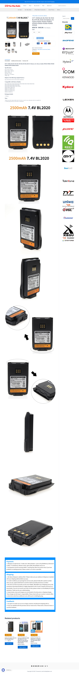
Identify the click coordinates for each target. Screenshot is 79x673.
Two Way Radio (28, 9)
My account (36, 5)
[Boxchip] (68, 48)
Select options (22, 647)
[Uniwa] (68, 201)
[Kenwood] (68, 77)
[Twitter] (33, 666)
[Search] (72, 18)
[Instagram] (35, 666)
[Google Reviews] (40, 666)
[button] (26, 5)
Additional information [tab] (16, 60)
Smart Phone (51, 9)
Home (24, 5)
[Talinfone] (68, 180)
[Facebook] (31, 666)
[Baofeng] (68, 40)
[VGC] (68, 209)
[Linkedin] (38, 666)
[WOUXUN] (68, 217)
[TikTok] (45, 666)
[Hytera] (68, 61)
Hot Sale (20, 9)
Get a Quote (35, 53)
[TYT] (68, 193)
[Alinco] (68, 27)
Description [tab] (7, 60)
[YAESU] (68, 237)
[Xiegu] (68, 230)
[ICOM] (68, 70)
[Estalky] (68, 52)
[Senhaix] (68, 168)
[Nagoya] (68, 120)
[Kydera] (68, 87)
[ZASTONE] (68, 240)
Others (58, 9)
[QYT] (68, 156)
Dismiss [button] (52, 1)
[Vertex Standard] (68, 205)
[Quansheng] (68, 142)
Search (63, 16)
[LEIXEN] (68, 99)
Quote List (49, 5)
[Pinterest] (36, 666)
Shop (30, 5)
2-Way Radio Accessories (39, 9)
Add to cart (40, 38)
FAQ (43, 5)
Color (33, 29)
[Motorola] (68, 111)
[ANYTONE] (68, 32)
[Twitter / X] (47, 666)
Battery (45, 15)
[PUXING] (68, 128)
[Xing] (43, 666)
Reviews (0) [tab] (25, 60)
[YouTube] (42, 666)
